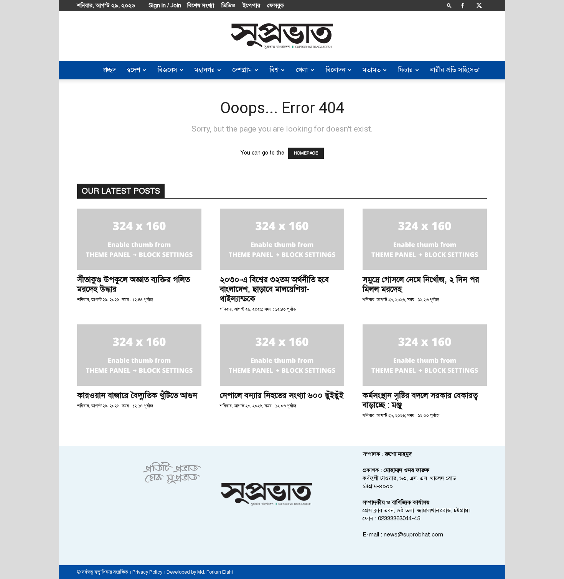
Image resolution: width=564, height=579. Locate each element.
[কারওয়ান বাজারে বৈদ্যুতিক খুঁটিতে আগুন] (139, 355)
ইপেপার (251, 5)
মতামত (372, 70)
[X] (479, 5)
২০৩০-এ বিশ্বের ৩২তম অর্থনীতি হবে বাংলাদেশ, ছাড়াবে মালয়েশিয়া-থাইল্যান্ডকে (274, 289)
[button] (449, 5)
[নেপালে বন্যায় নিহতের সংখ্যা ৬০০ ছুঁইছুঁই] (282, 355)
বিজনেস (167, 70)
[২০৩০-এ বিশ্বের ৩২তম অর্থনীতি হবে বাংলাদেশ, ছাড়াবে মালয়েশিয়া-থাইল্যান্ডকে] (282, 239)
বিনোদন (335, 70)
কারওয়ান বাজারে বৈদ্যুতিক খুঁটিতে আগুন (137, 395)
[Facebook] (462, 5)
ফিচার (405, 70)
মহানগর (205, 70)
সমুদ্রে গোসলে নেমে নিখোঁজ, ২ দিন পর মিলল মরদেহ (421, 284)
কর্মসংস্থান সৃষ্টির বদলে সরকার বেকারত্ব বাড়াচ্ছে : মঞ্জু (420, 400)
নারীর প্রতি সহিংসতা (455, 70)
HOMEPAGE (306, 153)
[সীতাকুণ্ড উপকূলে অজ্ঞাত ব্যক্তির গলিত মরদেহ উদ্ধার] (139, 239)
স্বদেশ (133, 70)
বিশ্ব (274, 70)
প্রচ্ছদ (109, 70)
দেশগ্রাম (242, 70)
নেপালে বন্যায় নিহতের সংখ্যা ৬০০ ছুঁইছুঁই (281, 395)
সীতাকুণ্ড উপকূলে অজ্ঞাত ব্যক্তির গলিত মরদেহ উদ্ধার (133, 284)
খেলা (302, 70)
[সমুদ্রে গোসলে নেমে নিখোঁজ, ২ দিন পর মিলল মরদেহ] (425, 239)
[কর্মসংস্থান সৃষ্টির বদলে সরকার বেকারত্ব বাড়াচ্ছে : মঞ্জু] (425, 355)
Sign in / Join (164, 5)
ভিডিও (228, 5)
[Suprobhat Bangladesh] (282, 36)
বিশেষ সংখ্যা (200, 5)
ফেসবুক (275, 5)
